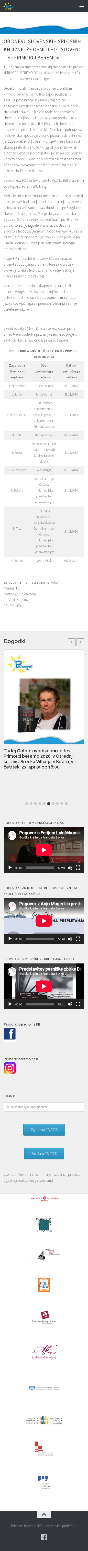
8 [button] (57, 803)
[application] (44, 850)
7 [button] (53, 803)
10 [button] (66, 803)
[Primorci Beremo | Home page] (11, 6)
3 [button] (35, 803)
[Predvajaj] (10, 867)
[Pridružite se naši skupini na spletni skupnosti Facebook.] (44, 1537)
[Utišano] (70, 867)
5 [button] (44, 803)
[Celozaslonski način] (78, 867)
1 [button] (26, 803)
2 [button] (31, 803)
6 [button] (48, 803)
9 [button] (61, 803)
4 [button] (39, 803)
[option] (44, 712)
